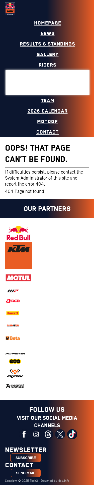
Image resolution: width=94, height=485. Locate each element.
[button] (47, 65)
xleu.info (63, 480)
